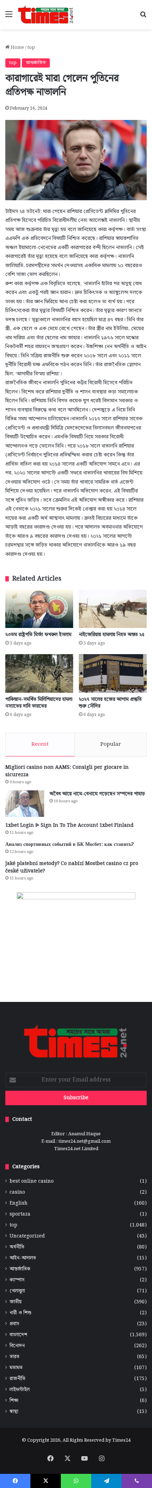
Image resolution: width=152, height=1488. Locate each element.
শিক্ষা (14, 1401)
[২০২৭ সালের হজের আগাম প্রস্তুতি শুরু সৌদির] (113, 673)
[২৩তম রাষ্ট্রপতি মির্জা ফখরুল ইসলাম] (39, 609)
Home (17, 47)
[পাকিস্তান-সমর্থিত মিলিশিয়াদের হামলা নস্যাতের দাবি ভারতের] (39, 673)
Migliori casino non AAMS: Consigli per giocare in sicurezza (67, 771)
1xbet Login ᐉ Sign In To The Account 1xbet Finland (69, 825)
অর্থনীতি (17, 1247)
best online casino (32, 1181)
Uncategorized (27, 1236)
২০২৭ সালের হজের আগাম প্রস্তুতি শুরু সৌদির (110, 703)
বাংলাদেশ (18, 1335)
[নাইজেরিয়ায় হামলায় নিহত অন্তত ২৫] (113, 609)
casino (17, 1192)
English (19, 1203)
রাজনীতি (17, 1379)
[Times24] (46, 14)
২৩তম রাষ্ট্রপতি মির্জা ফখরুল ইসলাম (38, 635)
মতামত (16, 1368)
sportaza (20, 1214)
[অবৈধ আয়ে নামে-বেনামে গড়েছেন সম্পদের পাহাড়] (24, 803)
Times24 (121, 1440)
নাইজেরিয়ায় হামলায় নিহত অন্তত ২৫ (112, 635)
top (31, 47)
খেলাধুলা (17, 1291)
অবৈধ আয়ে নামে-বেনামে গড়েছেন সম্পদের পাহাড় (97, 794)
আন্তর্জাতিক (36, 63)
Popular (110, 744)
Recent (40, 744)
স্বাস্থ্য (14, 1411)
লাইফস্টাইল (20, 1390)
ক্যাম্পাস (17, 1280)
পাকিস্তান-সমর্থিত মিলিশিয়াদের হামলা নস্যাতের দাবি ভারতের (38, 703)
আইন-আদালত (23, 1258)
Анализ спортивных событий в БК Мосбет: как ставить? (69, 844)
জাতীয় (16, 1302)
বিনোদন (17, 1346)
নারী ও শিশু (20, 1313)
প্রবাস (14, 1324)
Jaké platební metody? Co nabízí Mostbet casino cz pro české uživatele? (71, 867)
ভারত (14, 1357)
